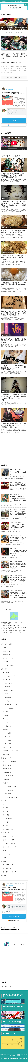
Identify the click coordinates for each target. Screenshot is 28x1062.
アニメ (21, 62)
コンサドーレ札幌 (9, 843)
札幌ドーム (7, 765)
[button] (3, 24)
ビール (8, 744)
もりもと (6, 804)
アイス (6, 815)
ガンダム (6, 662)
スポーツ (5, 832)
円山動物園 (7, 772)
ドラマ (4, 850)
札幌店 (8, 683)
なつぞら (6, 854)
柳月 (5, 811)
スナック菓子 (8, 829)
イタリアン (7, 868)
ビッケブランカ (18, 1)
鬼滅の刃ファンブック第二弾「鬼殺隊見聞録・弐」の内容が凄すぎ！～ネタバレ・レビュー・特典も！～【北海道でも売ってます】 (13, 595)
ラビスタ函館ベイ (11, 797)
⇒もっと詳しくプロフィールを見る (11, 632)
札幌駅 (6, 754)
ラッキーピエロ (10, 786)
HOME (3, 15)
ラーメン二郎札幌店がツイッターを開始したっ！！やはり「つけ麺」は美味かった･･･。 (18, 526)
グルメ (4, 669)
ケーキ (6, 822)
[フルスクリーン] (25, 149)
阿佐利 (8, 793)
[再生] (3, 149)
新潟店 (8, 687)
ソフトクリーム (8, 818)
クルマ (4, 857)
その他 (6, 729)
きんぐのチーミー (9, 722)
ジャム (8, 740)
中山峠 (6, 779)
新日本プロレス (8, 840)
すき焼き (6, 711)
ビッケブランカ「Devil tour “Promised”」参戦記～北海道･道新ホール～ (18, 552)
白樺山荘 (8, 694)
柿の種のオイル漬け (9, 872)
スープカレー (8, 701)
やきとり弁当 (9, 790)
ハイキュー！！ (8, 658)
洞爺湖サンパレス (9, 776)
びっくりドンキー (9, 719)
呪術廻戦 (6, 654)
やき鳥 (6, 672)
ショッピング (6, 747)
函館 (5, 783)
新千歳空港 (7, 768)
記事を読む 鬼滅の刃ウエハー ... (14, 77)
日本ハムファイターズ (10, 836)
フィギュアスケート (9, 847)
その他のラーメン (9, 690)
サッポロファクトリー (10, 761)
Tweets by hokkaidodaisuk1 (9, 928)
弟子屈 (8, 697)
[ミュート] (22, 149)
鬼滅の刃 (4, 1)
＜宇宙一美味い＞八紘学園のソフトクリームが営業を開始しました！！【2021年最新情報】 (18, 513)
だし (7, 736)
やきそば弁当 (8, 726)
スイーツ (5, 800)
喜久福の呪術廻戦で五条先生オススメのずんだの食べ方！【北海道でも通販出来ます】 (18, 539)
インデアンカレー (9, 676)
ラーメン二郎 (10, 1)
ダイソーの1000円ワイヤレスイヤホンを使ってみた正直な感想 (18, 473)
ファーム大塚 (10, 708)
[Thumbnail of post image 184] (14, 43)
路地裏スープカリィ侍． (13, 704)
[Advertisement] (14, 448)
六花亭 (6, 808)
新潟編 (4, 861)
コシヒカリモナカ (9, 865)
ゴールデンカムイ (9, 665)
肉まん (8, 733)
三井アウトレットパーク (11, 751)
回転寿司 (6, 715)
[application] (14, 143)
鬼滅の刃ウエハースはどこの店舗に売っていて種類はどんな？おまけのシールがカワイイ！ (14, 56)
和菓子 (6, 825)
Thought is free (23, 1058)
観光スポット (6, 758)
